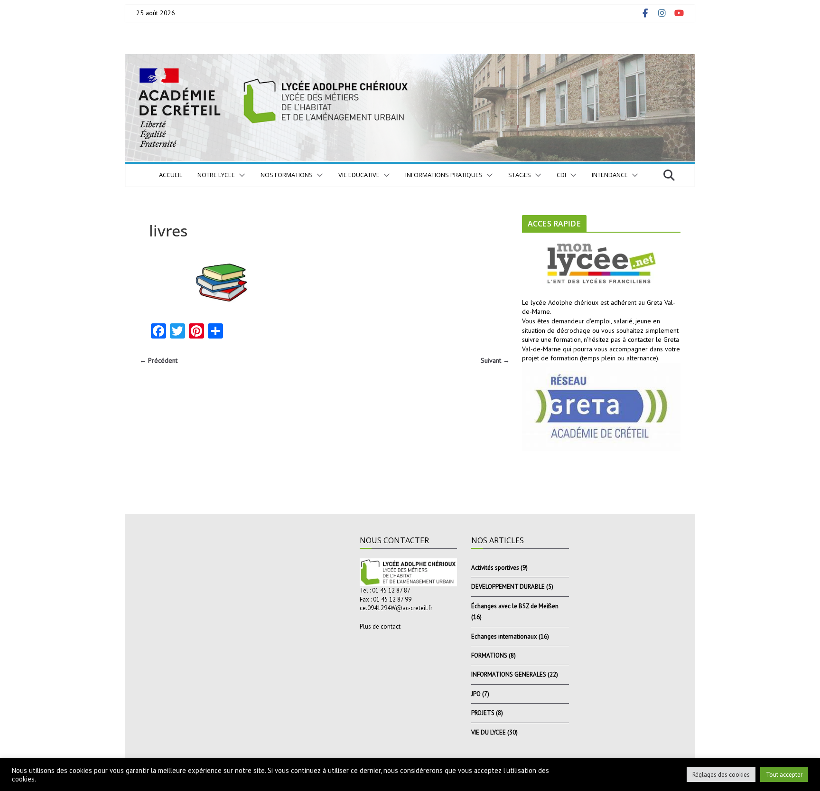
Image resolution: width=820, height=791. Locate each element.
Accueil (170, 174)
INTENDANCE (610, 174)
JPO (476, 694)
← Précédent (158, 360)
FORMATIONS (489, 655)
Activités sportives (495, 568)
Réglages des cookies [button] (721, 775)
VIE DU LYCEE (488, 732)
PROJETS (482, 713)
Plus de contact (380, 626)
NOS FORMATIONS (287, 174)
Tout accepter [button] (784, 775)
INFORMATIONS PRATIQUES (444, 174)
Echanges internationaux (504, 636)
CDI (561, 174)
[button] (240, 175)
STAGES (519, 174)
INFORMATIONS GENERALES (508, 674)
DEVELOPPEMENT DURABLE (508, 587)
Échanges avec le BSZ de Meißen (515, 606)
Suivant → (495, 360)
